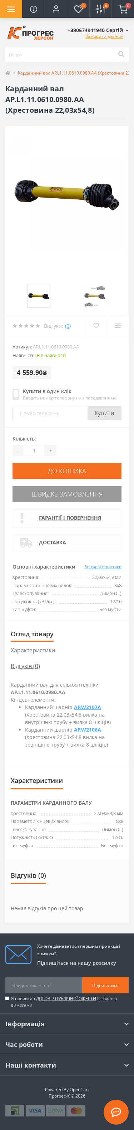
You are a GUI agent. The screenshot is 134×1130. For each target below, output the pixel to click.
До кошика (67, 471)
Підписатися (105, 985)
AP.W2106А (87, 729)
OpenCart (79, 1089)
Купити (104, 413)
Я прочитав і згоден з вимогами (64, 1002)
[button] (56, 9)
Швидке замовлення (67, 494)
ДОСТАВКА (52, 542)
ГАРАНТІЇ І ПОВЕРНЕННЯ (70, 517)
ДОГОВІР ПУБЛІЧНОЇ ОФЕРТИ (66, 999)
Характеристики (33, 650)
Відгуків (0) (25, 666)
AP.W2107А (87, 707)
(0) (68, 325)
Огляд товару (32, 634)
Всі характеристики (102, 566)
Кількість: (24, 438)
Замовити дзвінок (104, 36)
